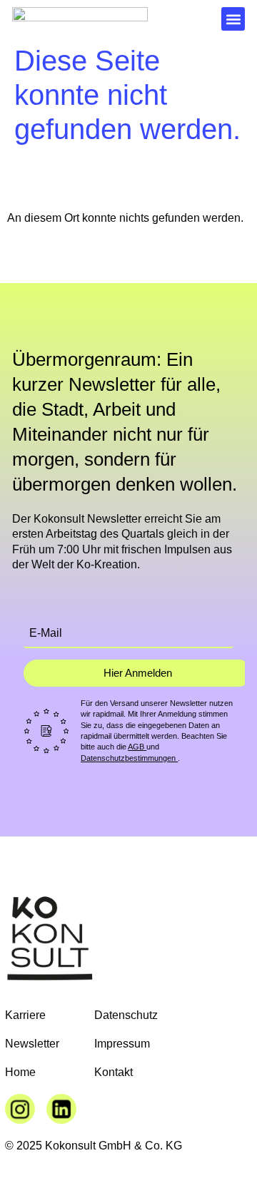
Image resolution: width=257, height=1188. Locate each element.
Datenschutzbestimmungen (129, 758)
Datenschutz (126, 1015)
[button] (233, 19)
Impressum (122, 1044)
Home (20, 1072)
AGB (137, 746)
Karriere (25, 1015)
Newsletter (32, 1044)
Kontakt (113, 1072)
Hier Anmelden (138, 673)
